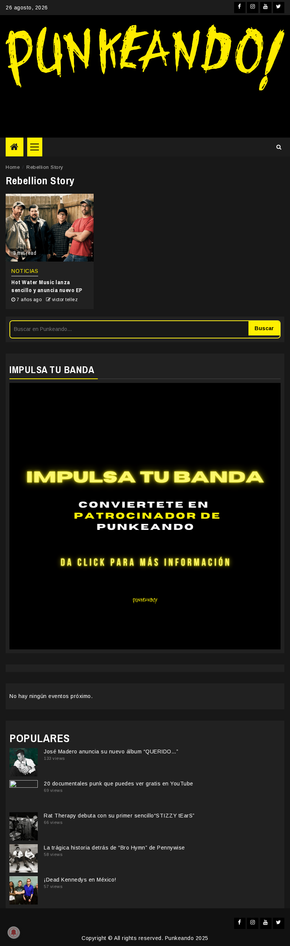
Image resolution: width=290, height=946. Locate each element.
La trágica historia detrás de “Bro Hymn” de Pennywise (114, 848)
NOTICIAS (24, 271)
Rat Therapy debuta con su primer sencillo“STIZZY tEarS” (119, 816)
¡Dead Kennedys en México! (80, 880)
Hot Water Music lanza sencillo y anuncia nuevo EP (46, 286)
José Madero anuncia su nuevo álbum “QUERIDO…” (111, 752)
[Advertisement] (145, 111)
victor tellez (65, 299)
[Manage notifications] (14, 932)
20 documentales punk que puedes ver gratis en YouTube (118, 784)
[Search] (279, 147)
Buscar (264, 328)
